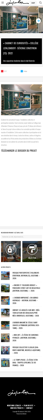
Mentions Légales (14, 405)
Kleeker (25, 414)
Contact (29, 408)
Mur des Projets (16, 408)
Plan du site (28, 405)
